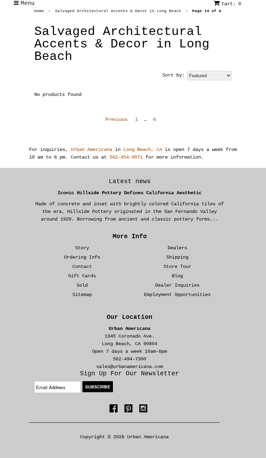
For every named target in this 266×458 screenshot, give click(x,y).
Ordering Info (82, 257)
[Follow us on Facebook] (114, 409)
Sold (82, 285)
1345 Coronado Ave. (129, 336)
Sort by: (173, 75)
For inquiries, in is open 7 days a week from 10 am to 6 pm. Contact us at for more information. (133, 153)
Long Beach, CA (142, 149)
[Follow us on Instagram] (144, 409)
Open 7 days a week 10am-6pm (129, 351)
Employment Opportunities (177, 294)
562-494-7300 (129, 359)
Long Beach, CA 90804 (129, 344)
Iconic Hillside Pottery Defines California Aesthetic (129, 193)
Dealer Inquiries (177, 285)
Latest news (130, 181)
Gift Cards (82, 276)
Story (82, 248)
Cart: (231, 4)
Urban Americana (91, 149)
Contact (82, 266)
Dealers (177, 248)
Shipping (177, 257)
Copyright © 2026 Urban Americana (124, 437)
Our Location (129, 317)
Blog (177, 276)
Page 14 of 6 (206, 11)
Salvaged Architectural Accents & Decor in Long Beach (122, 44)
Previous (116, 119)
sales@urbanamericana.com (129, 366)
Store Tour (177, 266)
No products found (57, 94)
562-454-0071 (126, 157)
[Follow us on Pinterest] (129, 409)
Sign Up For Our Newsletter (129, 373)
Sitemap (82, 294)
